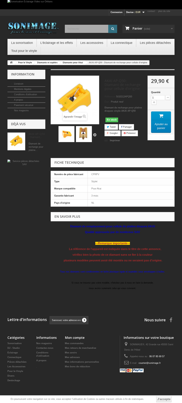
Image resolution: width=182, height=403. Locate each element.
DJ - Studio (13, 348)
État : (107, 101)
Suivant (95, 134)
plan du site (164, 11)
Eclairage (12, 352)
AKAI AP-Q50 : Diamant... (37, 135)
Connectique (14, 357)
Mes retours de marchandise (80, 348)
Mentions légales (22, 89)
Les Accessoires (16, 366)
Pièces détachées (16, 362)
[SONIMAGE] (33, 27)
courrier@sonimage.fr (150, 363)
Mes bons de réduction (77, 366)
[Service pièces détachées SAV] (24, 162)
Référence (110, 96)
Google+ (113, 133)
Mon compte (75, 337)
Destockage (13, 380)
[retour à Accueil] (11, 62)
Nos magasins (21, 110)
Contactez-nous (44, 348)
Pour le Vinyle (15, 371)
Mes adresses (72, 357)
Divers (10, 375)
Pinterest (131, 133)
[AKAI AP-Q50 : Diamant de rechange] (66, 134)
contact (151, 11)
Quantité (155, 92)
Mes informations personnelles (82, 362)
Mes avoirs (71, 352)
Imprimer (115, 140)
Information (22, 74)
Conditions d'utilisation (25, 94)
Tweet (112, 127)
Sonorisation (14, 343)
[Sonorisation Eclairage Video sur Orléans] (91, 4)
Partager (127, 127)
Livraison (18, 83)
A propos (18, 99)
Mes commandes (74, 343)
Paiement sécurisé (23, 105)
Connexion (116, 12)
